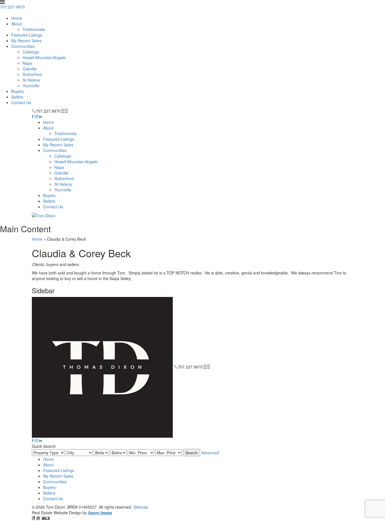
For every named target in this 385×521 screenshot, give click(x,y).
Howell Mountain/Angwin (44, 57)
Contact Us (21, 102)
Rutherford (32, 74)
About (16, 23)
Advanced (210, 452)
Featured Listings (26, 35)
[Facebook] (33, 116)
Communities (23, 46)
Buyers (17, 91)
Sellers (17, 97)
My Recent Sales (26, 40)
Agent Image (100, 512)
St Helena (31, 80)
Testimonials (34, 29)
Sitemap (140, 507)
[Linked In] (40, 116)
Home (16, 18)
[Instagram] (36, 116)
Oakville (30, 68)
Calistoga (31, 52)
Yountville (31, 85)
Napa (27, 63)
